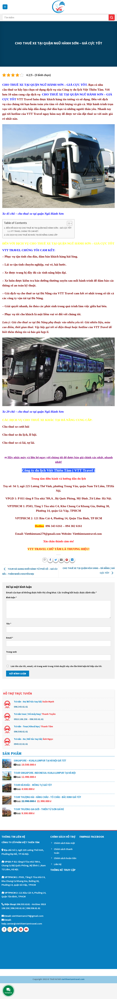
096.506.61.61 (21, 731)
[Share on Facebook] (50, 559)
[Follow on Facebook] (4, 929)
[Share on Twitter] (55, 559)
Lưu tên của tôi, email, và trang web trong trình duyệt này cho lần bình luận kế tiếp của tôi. (56, 666)
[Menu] (5, 6)
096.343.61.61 (21, 706)
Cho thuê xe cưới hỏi (15, 426)
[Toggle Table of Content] (68, 223)
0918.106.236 (20, 719)
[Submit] (112, 17)
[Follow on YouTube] (26, 929)
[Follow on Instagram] (9, 929)
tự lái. (31, 442)
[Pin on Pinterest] (66, 559)
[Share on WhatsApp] (44, 559)
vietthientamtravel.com (72, 979)
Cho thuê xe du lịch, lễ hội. (19, 434)
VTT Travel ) (84, 470)
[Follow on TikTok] (15, 929)
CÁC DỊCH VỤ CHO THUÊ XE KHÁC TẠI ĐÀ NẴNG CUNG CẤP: (32, 234)
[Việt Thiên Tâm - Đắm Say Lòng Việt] (58, 7)
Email (9, 637)
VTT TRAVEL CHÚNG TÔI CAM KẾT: (25, 231)
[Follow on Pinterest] (20, 929)
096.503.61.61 (37, 719)
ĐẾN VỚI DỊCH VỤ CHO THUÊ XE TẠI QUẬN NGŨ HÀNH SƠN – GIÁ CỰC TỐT (38, 227)
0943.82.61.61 (21, 744)
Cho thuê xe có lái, (14, 442)
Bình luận (11, 597)
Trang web (11, 651)
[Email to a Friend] (61, 559)
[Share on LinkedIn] (72, 559)
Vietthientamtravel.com (87, 533)
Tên (8, 623)
